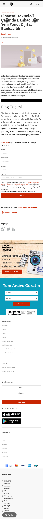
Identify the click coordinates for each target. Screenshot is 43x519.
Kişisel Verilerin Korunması (10, 353)
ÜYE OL (21, 195)
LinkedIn (4, 445)
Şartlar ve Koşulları (34, 182)
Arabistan (7, 486)
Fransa (6, 493)
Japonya (7, 503)
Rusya (6, 508)
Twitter (4, 441)
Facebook (5, 437)
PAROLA (3, 174)
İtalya (6, 501)
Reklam (4, 337)
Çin (5, 491)
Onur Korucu (6, 34)
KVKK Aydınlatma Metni (21, 184)
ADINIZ (3, 150)
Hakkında (5, 326)
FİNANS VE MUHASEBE (8, 12)
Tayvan (6, 511)
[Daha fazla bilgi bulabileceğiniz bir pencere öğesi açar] (9, 515)
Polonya (7, 506)
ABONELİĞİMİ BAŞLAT (11, 272)
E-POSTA (3, 166)
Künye (4, 333)
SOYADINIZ (4, 158)
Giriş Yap (21, 393)
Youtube (4, 452)
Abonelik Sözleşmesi (8, 349)
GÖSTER (21, 304)
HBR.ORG (7, 481)
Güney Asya (8, 496)
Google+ (4, 448)
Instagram (5, 456)
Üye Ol (21, 388)
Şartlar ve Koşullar (7, 341)
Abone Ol (21, 402)
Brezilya (7, 488)
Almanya (7, 483)
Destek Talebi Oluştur (8, 367)
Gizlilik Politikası (6, 184)
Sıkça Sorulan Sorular (8, 371)
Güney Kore (8, 498)
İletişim (4, 329)
